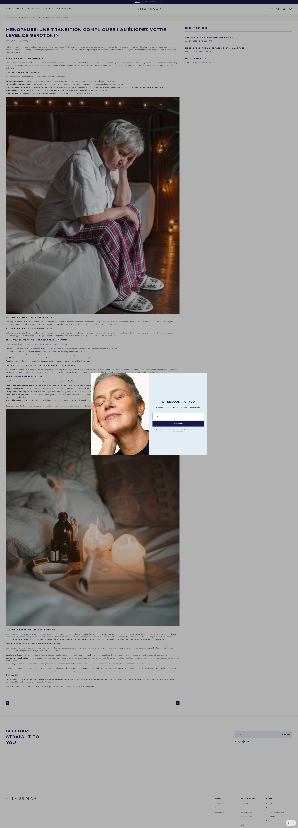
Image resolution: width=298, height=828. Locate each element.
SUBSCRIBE (178, 424)
